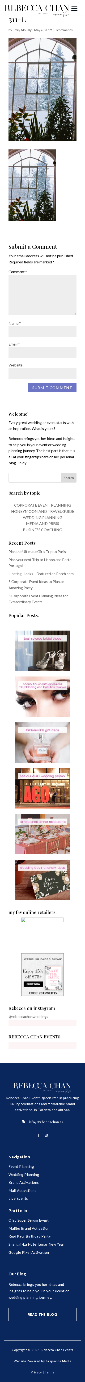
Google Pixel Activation (28, 1252)
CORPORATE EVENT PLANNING (42, 505)
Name (14, 323)
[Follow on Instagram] (46, 1135)
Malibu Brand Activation (29, 1228)
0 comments (64, 30)
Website (15, 365)
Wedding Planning (23, 1174)
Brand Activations (23, 1182)
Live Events (18, 1198)
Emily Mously (22, 30)
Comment (17, 271)
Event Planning (21, 1166)
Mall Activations (22, 1190)
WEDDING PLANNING (42, 517)
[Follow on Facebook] (39, 1135)
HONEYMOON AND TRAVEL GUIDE (42, 511)
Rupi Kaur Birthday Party (29, 1236)
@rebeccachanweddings (28, 1016)
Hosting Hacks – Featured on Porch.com (41, 573)
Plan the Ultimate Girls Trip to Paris (37, 551)
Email (14, 344)
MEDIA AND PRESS (42, 523)
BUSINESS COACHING (42, 529)
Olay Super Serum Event (28, 1220)
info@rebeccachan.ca (46, 1122)
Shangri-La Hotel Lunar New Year (36, 1244)
